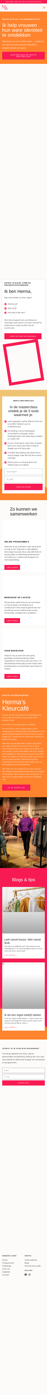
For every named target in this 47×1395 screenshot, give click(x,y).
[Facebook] (26, 1274)
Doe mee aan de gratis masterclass (23, 2)
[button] (44, 7)
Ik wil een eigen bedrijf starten (22, 1014)
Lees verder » (10, 955)
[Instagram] (29, 1274)
